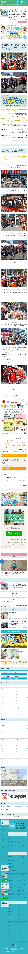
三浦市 (16, 731)
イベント (14, 595)
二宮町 (2, 748)
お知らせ (10, 863)
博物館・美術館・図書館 (21, 891)
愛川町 (16, 748)
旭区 (15, 688)
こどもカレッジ (21, 863)
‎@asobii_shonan (14, 678)
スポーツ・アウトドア (11, 881)
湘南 (22, 2)
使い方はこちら (4, 786)
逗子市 (2, 734)
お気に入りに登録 (23, 22)
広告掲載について (17, 948)
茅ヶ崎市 (2, 725)
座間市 (2, 739)
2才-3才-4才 (6, 601)
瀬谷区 (16, 700)
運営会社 (22, 948)
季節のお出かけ (11, 894)
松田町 (9, 934)
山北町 (9, 937)
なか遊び (10, 874)
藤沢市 (16, 722)
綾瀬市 (19, 917)
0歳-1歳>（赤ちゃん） (5, 806)
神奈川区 (2, 694)
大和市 (9, 917)
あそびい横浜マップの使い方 (21, 842)
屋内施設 (19, 894)
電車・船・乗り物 (21, 897)
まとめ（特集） (21, 874)
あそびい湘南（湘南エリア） (11, 838)
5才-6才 (13, 601)
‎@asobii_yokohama (14, 674)
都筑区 (2, 703)
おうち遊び (10, 860)
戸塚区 (2, 706)
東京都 (2, 762)
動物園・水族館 (11, 890)
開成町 (16, 754)
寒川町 (2, 754)
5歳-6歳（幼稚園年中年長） (6, 809)
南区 (15, 711)
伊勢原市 (16, 739)
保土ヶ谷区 (17, 708)
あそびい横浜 (11, 951)
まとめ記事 (17, 714)
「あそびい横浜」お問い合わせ (21, 846)
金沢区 (16, 694)
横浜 (18, 2)
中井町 (9, 931)
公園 (19, 887)
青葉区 (2, 688)
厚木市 (16, 734)
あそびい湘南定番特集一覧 (14, 631)
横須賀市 (2, 731)
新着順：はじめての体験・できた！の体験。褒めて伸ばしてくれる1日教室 (12, 869)
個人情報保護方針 (14, 949)
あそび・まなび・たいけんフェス (21, 857)
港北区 (16, 697)
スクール (19, 877)
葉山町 (2, 751)
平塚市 (2, 728)
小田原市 (2, 742)
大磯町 (16, 751)
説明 (20, 556)
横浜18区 (3, 714)
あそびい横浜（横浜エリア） (21, 838)
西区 (1, 708)
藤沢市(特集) (3, 722)
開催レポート (20, 866)
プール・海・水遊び (21, 881)
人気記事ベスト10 (21, 884)
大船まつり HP (5, 145)
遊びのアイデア (11, 897)
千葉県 (2, 759)
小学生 (18, 601)
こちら (6, 547)
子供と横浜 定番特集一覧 (12, 842)
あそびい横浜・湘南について (8, 948)
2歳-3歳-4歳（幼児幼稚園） (20, 806)
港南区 (2, 697)
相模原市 (16, 742)
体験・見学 (10, 887)
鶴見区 (16, 703)
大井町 (16, 745)
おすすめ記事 (20, 860)
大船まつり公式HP (7, 468)
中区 (15, 706)
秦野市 (16, 728)
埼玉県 (16, 759)
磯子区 (16, 691)
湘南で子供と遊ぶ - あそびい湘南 (3, 1)
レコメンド (10, 884)
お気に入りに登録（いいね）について (11, 847)
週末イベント (11, 856)
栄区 (1, 700)
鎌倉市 (23, 601)
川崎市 (2, 745)
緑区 (1, 711)
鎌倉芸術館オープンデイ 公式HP (10, 455)
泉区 (1, 691)
